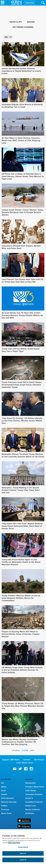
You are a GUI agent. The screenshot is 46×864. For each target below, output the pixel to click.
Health (4, 794)
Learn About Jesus (24, 763)
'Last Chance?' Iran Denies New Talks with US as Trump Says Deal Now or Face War (22, 280)
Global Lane (30, 806)
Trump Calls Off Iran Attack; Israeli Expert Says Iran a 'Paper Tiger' (21, 350)
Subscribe (29, 3)
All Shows (29, 813)
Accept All (23, 860)
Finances (5, 809)
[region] (23, 846)
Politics (4, 806)
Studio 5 (29, 798)
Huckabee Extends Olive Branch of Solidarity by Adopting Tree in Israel (22, 105)
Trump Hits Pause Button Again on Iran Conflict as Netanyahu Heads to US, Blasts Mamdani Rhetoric (21, 562)
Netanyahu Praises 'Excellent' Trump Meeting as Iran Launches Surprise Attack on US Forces (23, 455)
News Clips (16, 21)
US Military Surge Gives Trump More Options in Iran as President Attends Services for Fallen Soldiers (22, 670)
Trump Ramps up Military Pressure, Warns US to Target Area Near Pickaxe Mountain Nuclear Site (23, 706)
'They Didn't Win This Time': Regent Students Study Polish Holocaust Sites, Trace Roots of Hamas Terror (22, 526)
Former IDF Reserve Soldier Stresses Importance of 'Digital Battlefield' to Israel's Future (21, 71)
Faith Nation (30, 790)
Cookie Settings (23, 847)
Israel (3, 790)
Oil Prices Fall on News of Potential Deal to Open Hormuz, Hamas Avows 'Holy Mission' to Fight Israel (23, 176)
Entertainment (7, 798)
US (2, 783)
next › (32, 750)
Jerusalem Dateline (33, 794)
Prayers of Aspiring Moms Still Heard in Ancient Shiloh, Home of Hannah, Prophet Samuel (21, 634)
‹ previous (16, 750)
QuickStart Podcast (33, 802)
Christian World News (34, 787)
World (3, 787)
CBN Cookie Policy (14, 842)
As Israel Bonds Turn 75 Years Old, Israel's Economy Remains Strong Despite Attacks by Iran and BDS (22, 315)
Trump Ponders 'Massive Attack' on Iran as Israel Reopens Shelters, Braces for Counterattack (21, 598)
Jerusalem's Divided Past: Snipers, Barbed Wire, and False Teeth (21, 247)
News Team (6, 813)
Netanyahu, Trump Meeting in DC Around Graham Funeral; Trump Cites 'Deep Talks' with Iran (21, 490)
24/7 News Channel (23, 27)
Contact (26, 759)
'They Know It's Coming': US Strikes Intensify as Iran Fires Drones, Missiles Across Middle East (22, 421)
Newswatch (30, 783)
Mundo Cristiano (32, 809)
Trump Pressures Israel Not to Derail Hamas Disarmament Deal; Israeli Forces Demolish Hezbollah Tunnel (22, 385)
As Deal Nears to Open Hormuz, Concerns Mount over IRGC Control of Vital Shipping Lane (21, 140)
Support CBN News (10, 759)
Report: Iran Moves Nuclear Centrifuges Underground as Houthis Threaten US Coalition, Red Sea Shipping (20, 742)
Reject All (23, 853)
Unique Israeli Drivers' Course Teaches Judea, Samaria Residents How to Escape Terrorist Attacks (22, 212)
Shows (31, 21)
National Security (8, 802)
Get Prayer (39, 759)
